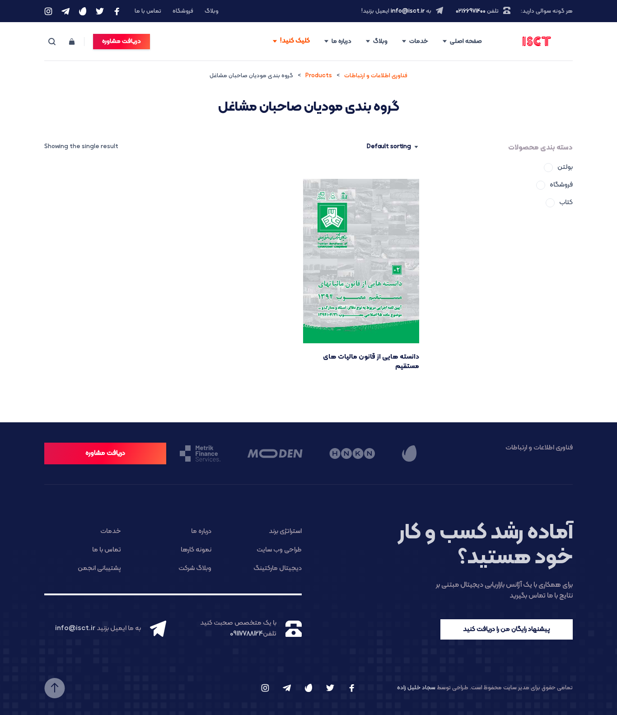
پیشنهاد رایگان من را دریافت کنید (506, 629)
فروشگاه (183, 11)
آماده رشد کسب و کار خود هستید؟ (485, 545)
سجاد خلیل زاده (416, 687)
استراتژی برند (285, 531)
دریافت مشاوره (121, 41)
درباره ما (341, 41)
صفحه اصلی (466, 41)
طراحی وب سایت (279, 550)
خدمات (418, 41)
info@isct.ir (408, 11)
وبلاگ (212, 11)
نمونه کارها (196, 550)
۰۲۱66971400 (471, 11)
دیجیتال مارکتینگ (277, 568)
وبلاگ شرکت (194, 568)
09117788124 (246, 634)
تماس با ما (148, 11)
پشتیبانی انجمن (99, 568)
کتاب (566, 202)
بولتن (565, 167)
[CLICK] (291, 42)
